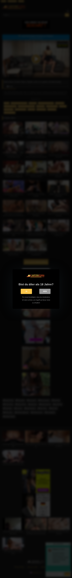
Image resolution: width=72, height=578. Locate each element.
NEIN (45, 291)
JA (26, 291)
